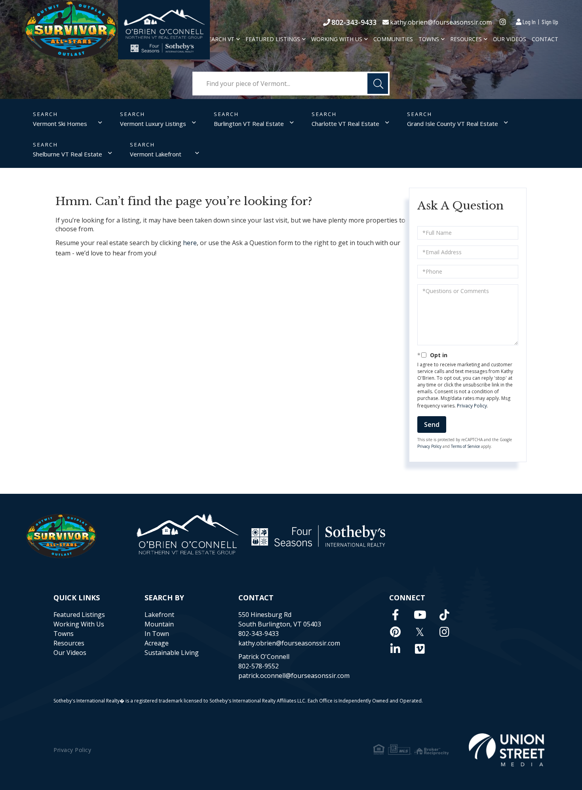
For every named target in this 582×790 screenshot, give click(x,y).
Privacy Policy (472, 405)
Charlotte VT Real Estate (345, 124)
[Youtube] (420, 614)
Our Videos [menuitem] (509, 39)
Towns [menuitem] (428, 39)
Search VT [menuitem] (219, 39)
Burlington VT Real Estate (249, 124)
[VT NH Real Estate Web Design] (506, 749)
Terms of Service (465, 446)
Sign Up (550, 21)
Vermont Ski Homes (60, 124)
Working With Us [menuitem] (336, 39)
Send (431, 424)
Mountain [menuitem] (159, 624)
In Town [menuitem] (157, 633)
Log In (529, 21)
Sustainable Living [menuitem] (172, 652)
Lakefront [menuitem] (159, 614)
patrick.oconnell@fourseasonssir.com (294, 675)
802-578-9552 (258, 666)
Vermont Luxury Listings (153, 124)
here (190, 242)
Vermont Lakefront (155, 154)
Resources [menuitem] (466, 39)
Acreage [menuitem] (157, 643)
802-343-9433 (354, 22)
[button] (377, 83)
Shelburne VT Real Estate (67, 154)
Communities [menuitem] (393, 39)
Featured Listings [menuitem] (272, 39)
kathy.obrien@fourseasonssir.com (441, 22)
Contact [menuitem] (545, 39)
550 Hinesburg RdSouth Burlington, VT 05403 (279, 619)
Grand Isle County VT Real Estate (452, 124)
